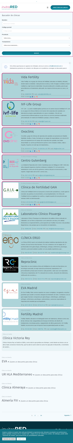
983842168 (28, 229)
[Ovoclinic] (10, 136)
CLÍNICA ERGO (30, 238)
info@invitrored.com (55, 66)
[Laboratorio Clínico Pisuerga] (10, 217)
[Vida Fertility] (10, 82)
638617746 (41, 329)
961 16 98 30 (28, 305)
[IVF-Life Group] (10, 109)
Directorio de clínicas (60, 7)
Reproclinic (29, 262)
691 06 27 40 (41, 305)
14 (41, 415)
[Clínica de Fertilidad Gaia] (10, 190)
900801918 (28, 94)
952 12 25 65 (28, 175)
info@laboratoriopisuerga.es (56, 229)
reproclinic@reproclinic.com (58, 279)
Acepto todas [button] (21, 439)
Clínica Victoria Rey (16, 338)
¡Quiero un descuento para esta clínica (23, 362)
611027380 (40, 229)
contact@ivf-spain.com (44, 121)
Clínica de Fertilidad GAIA (39, 187)
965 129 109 (28, 121)
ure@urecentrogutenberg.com (46, 175)
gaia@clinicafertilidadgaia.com (48, 202)
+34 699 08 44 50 (42, 148)
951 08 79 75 (28, 148)
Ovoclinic (27, 131)
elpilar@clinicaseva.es (57, 305)
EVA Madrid (29, 288)
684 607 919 (41, 252)
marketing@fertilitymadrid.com (58, 329)
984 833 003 (28, 252)
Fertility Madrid (32, 314)
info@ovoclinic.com (59, 148)
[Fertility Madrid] (10, 317)
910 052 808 (28, 329)
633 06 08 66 (30, 202)
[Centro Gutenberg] (10, 163)
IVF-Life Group (31, 104)
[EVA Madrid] (10, 291)
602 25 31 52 (41, 279)
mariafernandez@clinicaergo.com (60, 252)
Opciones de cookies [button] (9, 439)
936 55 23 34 (28, 279)
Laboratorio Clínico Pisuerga (41, 214)
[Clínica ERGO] (10, 241)
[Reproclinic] (10, 265)
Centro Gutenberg (33, 160)
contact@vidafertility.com (44, 94)
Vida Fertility (30, 77)
